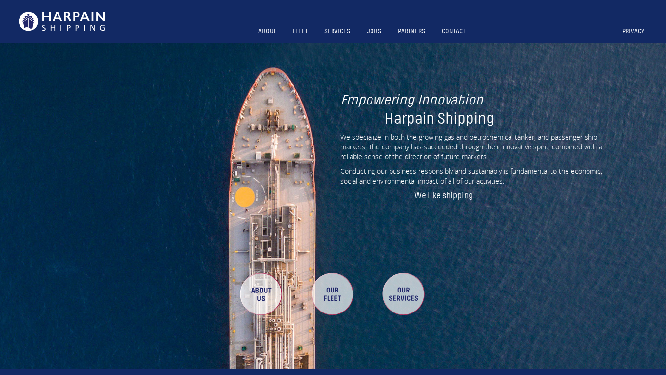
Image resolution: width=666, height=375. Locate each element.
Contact (453, 31)
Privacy (633, 31)
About (267, 31)
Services (337, 31)
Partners (411, 31)
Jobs (374, 31)
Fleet (300, 31)
